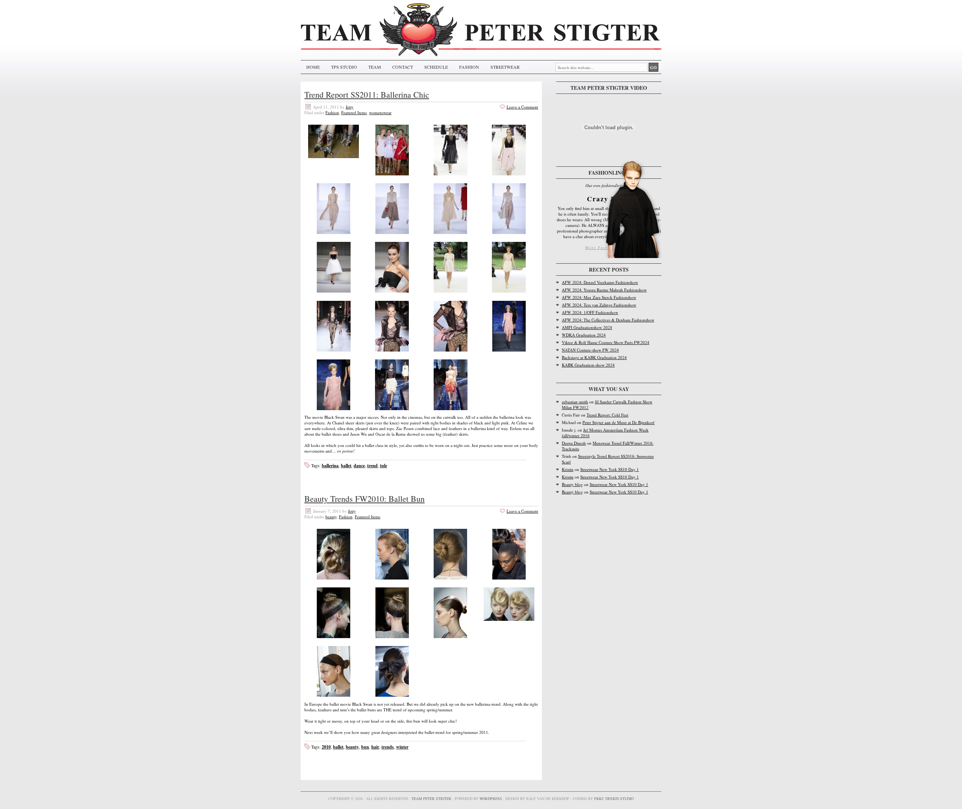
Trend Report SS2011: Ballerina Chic (366, 94)
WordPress (490, 798)
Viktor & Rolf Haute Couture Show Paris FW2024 (605, 342)
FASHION (469, 67)
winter (402, 747)
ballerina (330, 465)
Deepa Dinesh (574, 443)
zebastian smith (575, 401)
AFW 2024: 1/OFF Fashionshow (590, 312)
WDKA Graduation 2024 (584, 335)
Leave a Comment (522, 107)
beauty (331, 516)
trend (372, 465)
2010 (326, 747)
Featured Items (354, 112)
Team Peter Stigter (431, 798)
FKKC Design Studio (614, 798)
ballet (346, 465)
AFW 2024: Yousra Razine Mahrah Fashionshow (604, 290)
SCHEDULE (436, 67)
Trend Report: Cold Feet (607, 415)
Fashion (332, 112)
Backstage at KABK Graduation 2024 (594, 357)
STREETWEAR (505, 67)
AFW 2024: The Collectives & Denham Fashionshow (608, 320)
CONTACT (402, 67)
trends (387, 747)
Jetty (350, 107)
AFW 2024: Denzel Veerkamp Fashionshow (600, 282)
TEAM (374, 67)
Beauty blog (572, 484)
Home (313, 67)
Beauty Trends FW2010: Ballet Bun (364, 498)
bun (365, 747)
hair (375, 747)
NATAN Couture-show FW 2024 (590, 350)
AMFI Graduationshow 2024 (587, 327)
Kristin (567, 469)
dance (359, 465)
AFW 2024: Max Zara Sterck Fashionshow (599, 297)
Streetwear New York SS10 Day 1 (609, 469)
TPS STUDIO (344, 67)
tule (383, 465)
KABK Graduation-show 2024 (588, 365)
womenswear (380, 112)
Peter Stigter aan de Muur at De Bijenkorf (618, 422)
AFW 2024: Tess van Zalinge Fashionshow (599, 305)
